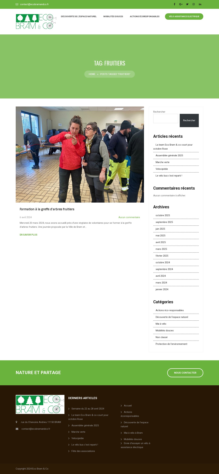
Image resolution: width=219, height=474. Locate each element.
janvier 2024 (162, 289)
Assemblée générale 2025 (169, 155)
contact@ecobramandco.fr (34, 4)
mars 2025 (161, 249)
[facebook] (174, 4)
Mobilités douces (113, 16)
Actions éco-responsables (170, 310)
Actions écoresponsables (144, 16)
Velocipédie (162, 169)
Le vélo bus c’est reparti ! (169, 175)
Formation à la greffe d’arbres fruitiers (47, 209)
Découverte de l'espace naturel (172, 317)
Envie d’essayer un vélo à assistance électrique (135, 445)
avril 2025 (161, 242)
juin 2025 (160, 228)
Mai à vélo (161, 323)
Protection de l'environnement (171, 344)
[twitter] (187, 4)
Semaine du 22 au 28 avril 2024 (88, 408)
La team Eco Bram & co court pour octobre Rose (88, 417)
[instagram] (193, 4)
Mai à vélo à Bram (133, 432)
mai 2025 (160, 235)
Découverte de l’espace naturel (79, 16)
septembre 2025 (164, 222)
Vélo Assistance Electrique (184, 16)
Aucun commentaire (129, 217)
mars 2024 (161, 282)
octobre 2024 (163, 262)
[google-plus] (181, 4)
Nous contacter (185, 372)
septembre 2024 (164, 269)
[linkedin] (200, 4)
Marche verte (162, 162)
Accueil (128, 405)
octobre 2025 (163, 215)
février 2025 (162, 255)
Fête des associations (83, 451)
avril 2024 (161, 275)
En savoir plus (28, 234)
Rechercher (159, 111)
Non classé (162, 337)
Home (92, 74)
